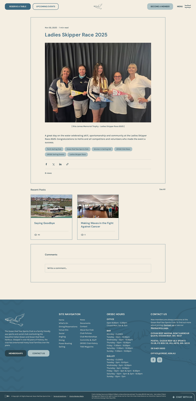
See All (162, 189)
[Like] (153, 359)
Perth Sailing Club (54, 149)
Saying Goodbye (44, 223)
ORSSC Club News (123, 149)
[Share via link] (67, 164)
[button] (184, 6)
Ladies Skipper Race (78, 154)
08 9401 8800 (158, 348)
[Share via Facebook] (46, 164)
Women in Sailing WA (102, 149)
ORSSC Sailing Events (55, 154)
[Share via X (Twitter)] (53, 164)
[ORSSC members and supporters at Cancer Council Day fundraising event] (98, 206)
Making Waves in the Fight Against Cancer (97, 224)
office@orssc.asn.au (163, 353)
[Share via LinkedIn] (60, 164)
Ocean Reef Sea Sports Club (77, 149)
